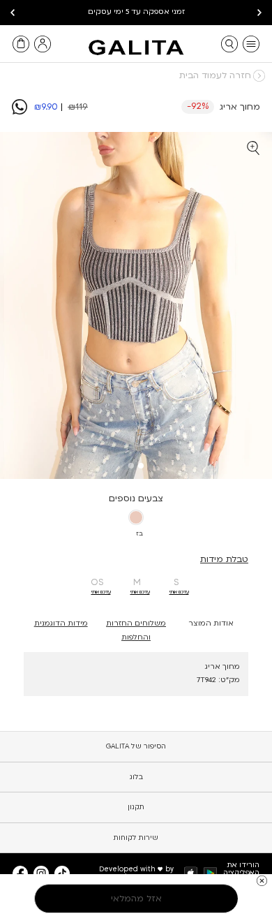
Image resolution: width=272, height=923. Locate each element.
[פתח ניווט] (251, 44)
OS (97, 582)
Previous (259, 12)
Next (12, 12)
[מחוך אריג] (19, 111)
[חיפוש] (229, 44)
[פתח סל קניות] (21, 44)
